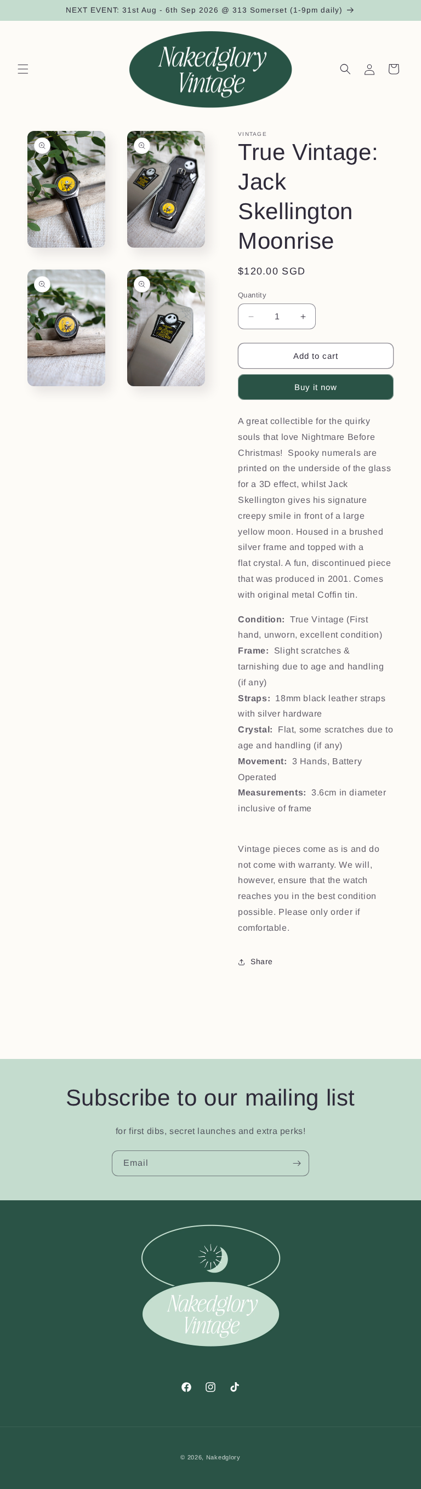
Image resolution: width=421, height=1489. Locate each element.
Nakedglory (223, 1457)
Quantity (252, 295)
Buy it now (315, 387)
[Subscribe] (297, 1163)
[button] (23, 69)
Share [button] (262, 961)
